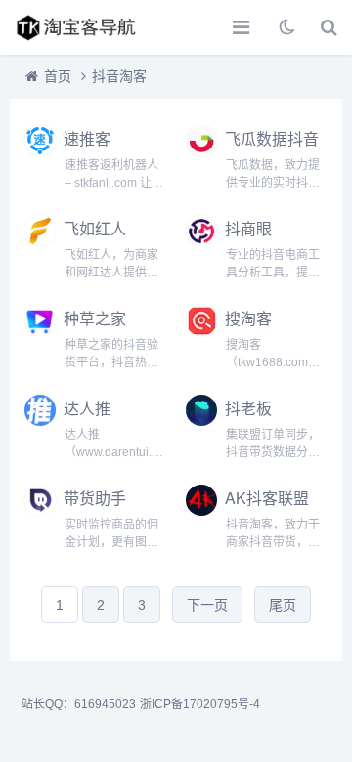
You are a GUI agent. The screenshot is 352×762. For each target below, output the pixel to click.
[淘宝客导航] (83, 27)
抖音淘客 (119, 76)
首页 (57, 76)
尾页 (282, 605)
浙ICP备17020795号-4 (200, 704)
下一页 (207, 605)
